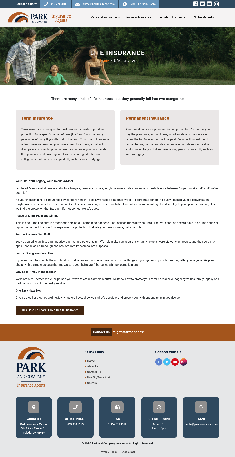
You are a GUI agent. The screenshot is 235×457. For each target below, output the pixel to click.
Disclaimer (128, 452)
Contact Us (93, 372)
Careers (91, 383)
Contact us (101, 332)
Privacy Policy (108, 452)
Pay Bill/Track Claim (99, 377)
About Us (92, 366)
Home (104, 60)
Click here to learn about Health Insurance (50, 310)
